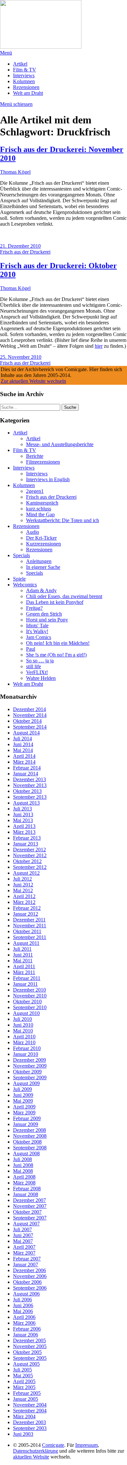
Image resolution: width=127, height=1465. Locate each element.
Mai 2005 (23, 1375)
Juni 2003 (23, 1434)
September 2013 (30, 797)
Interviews (24, 75)
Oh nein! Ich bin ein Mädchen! (58, 643)
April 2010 (24, 1036)
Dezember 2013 (29, 779)
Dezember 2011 (29, 919)
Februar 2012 (27, 908)
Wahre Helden (41, 678)
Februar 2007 (27, 1258)
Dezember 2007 (29, 1200)
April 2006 (24, 1317)
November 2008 (30, 1136)
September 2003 (30, 1428)
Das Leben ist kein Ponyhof (54, 602)
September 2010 (30, 1007)
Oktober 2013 (27, 791)
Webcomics (25, 584)
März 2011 (24, 972)
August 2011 (26, 943)
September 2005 (30, 1358)
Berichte (34, 456)
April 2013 (24, 826)
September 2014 (30, 727)
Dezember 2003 (29, 1422)
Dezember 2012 (29, 849)
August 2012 (26, 873)
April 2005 (24, 1381)
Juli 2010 (22, 1019)
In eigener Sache (43, 567)
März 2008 (24, 1182)
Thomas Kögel (15, 172)
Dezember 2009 (29, 1060)
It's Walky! (37, 631)
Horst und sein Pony (47, 619)
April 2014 (24, 756)
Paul (30, 649)
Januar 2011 (25, 984)
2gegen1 (35, 491)
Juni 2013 (23, 814)
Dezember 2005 (29, 1340)
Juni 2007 (23, 1235)
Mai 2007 (23, 1241)
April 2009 (24, 1106)
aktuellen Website (31, 1456)
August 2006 (26, 1293)
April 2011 (24, 966)
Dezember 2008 (29, 1130)
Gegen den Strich (44, 614)
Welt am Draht (28, 93)
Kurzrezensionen (43, 543)
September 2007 (30, 1218)
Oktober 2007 (27, 1212)
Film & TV (24, 69)
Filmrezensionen (43, 462)
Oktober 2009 (27, 1071)
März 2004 (24, 1416)
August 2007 (26, 1223)
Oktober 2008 (27, 1142)
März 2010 (24, 1042)
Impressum (86, 1445)
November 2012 (30, 855)
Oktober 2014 (27, 721)
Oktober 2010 (27, 1001)
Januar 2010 (25, 1054)
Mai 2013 (23, 820)
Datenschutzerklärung (35, 1451)
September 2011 (29, 937)
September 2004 (30, 1410)
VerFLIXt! (37, 672)
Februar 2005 (27, 1393)
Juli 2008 (22, 1159)
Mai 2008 (23, 1171)
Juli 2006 (22, 1299)
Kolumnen (24, 81)
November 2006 (30, 1276)
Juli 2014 (22, 738)
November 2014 (30, 715)
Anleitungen (38, 561)
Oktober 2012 (27, 861)
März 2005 (24, 1387)
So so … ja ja (40, 660)
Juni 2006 (23, 1305)
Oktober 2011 (27, 931)
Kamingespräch (42, 503)
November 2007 (30, 1206)
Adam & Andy (41, 590)
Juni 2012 (23, 884)
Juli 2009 (22, 1089)
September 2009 (30, 1077)
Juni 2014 (23, 744)
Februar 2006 (27, 1329)
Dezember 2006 (29, 1270)
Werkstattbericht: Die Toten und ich (62, 520)
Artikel (20, 64)
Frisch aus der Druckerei (25, 252)
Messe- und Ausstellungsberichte (59, 444)
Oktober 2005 (27, 1352)
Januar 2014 (25, 773)
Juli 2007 (22, 1229)
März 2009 (24, 1112)
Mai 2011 (23, 960)
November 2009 (30, 1066)
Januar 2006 (25, 1334)
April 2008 (24, 1177)
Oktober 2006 (27, 1282)
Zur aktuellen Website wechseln (33, 381)
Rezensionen (26, 87)
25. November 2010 (20, 357)
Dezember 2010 (29, 990)
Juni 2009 (23, 1095)
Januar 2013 (25, 843)
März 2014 (24, 762)
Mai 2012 (23, 890)
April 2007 (24, 1247)
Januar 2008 (25, 1194)
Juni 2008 (23, 1165)
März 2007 (24, 1253)
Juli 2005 (22, 1369)
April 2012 (24, 896)
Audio (32, 532)
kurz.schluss (38, 508)
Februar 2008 (27, 1188)
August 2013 (26, 803)
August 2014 (26, 732)
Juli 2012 (22, 879)
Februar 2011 (26, 978)
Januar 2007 (25, 1264)
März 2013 (24, 832)
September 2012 (30, 867)
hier (99, 346)
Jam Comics (38, 637)
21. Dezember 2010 (20, 246)
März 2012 (24, 902)
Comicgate (53, 1445)
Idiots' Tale (37, 625)
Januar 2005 (25, 1399)
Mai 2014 (23, 750)
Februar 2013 (27, 838)
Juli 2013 (22, 808)
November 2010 (30, 995)
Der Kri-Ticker (41, 538)
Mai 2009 (23, 1101)
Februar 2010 (27, 1048)
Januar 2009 (25, 1124)
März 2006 (24, 1323)
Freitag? (34, 608)
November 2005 (30, 1346)
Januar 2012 (25, 914)
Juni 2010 (23, 1025)
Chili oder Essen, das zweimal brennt (64, 596)
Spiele (19, 579)
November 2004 (30, 1405)
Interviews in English (48, 479)
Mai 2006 (23, 1311)
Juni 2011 (23, 955)
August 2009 (26, 1083)
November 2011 (29, 925)
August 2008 (26, 1153)
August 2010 (26, 1013)
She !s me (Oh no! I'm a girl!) (56, 654)
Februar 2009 (27, 1118)
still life (33, 666)
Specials (21, 555)
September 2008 (30, 1147)
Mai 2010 (23, 1030)
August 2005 (26, 1364)
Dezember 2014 (29, 709)
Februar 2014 (27, 767)
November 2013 (30, 785)
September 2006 (30, 1288)
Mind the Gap (40, 514)
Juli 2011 (22, 949)
